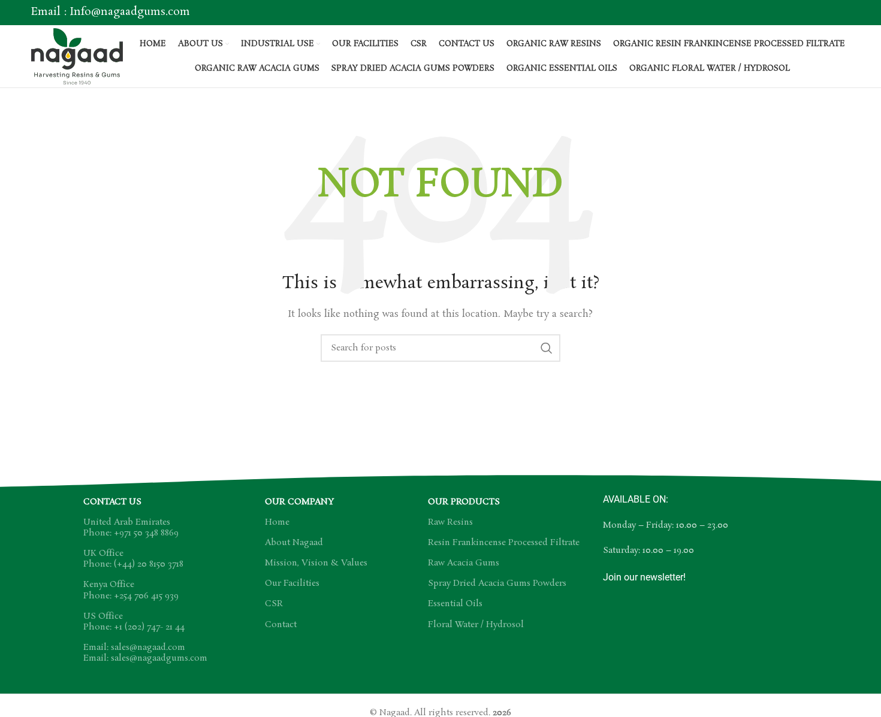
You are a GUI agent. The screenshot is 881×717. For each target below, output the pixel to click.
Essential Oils (455, 604)
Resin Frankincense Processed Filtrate (504, 543)
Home (277, 522)
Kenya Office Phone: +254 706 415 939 (131, 590)
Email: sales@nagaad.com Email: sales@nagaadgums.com (145, 653)
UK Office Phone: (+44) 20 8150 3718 (133, 558)
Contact (281, 625)
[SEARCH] (546, 348)
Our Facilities (292, 583)
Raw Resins (450, 522)
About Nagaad (294, 543)
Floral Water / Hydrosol (476, 625)
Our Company (299, 502)
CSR (274, 604)
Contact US (112, 502)
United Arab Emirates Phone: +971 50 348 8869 (131, 527)
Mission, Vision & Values (316, 563)
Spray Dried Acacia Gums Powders (497, 583)
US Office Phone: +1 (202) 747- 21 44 (134, 621)
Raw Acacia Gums (463, 563)
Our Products (464, 502)
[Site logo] (77, 54)
